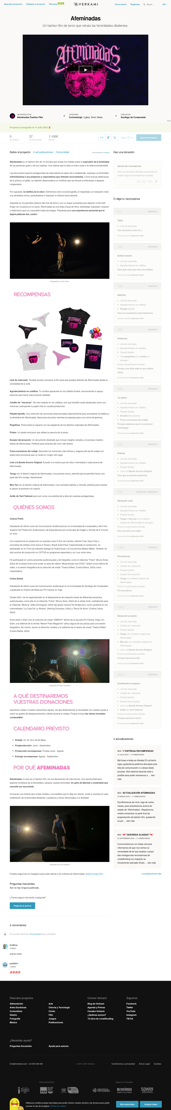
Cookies (157, 1063)
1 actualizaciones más (151, 873)
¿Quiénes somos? (97, 1014)
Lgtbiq (87, 117)
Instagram (131, 1014)
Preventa (53, 4)
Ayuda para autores (59, 1046)
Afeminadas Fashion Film (30, 117)
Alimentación (16, 1003)
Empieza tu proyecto (35, 4)
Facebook (131, 1003)
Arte (51, 1003)
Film (51, 1014)
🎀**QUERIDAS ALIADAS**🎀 (135, 834)
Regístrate (135, 4)
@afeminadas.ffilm (94, 873)
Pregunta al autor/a (22, 905)
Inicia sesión (121, 4)
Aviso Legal (144, 1063)
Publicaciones (56, 1022)
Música (13, 1022)
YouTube (130, 1011)
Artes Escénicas (18, 1007)
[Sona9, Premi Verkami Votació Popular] (147, 1090)
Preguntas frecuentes (21, 1046)
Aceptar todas (150, 1104)
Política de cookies (58, 1106)
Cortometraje (75, 117)
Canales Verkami (96, 1011)
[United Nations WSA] (69, 1090)
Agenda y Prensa (96, 1007)
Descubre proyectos (13, 4)
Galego (106, 152)
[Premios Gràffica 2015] (23, 1090)
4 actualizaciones (43, 152)
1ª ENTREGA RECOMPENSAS (135, 750)
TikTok (129, 1018)
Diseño (13, 1014)
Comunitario (16, 1011)
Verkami (86, 4)
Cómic (52, 1011)
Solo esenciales (127, 1104)
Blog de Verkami (96, 1003)
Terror (93, 117)
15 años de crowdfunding (100, 1018)
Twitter (129, 1007)
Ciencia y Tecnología (59, 1007)
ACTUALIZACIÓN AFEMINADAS (136, 792)
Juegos (52, 1018)
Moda (99, 117)
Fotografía (15, 1018)
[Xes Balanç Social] (46, 1090)
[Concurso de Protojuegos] (101, 1090)
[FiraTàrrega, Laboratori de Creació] (124, 1090)
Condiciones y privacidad (123, 1063)
